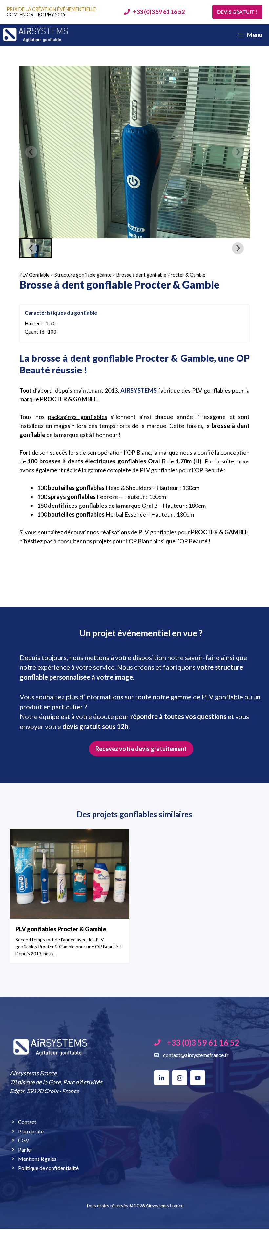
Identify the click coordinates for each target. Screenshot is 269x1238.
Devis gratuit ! (237, 12)
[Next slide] (238, 152)
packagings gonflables (77, 416)
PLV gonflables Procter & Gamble (60, 929)
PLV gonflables (157, 532)
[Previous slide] (31, 152)
